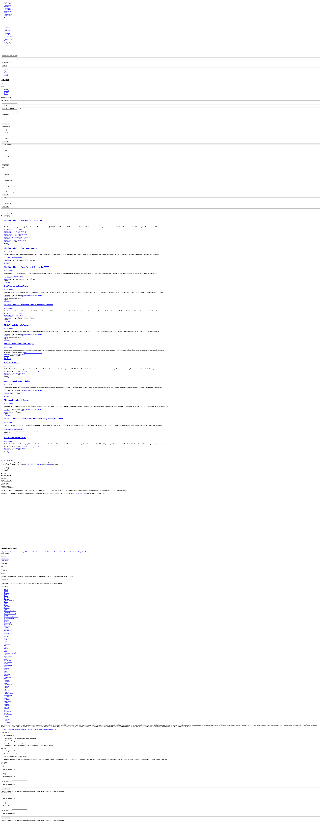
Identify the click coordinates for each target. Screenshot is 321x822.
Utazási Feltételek (8, 9)
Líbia (5, 659)
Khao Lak (12, 552)
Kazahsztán (7, 648)
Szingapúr (6, 704)
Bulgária (6, 603)
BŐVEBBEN (7, 244)
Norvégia (6, 680)
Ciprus (6, 605)
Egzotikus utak (8, 11)
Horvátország (7, 8)
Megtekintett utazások (10, 44)
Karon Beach (63, 552)
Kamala (77, 552)
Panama (6, 687)
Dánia (5, 609)
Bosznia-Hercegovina (9, 600)
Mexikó (6, 671)
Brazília (6, 602)
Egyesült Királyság (9, 618)
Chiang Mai (7, 469)
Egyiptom (6, 620)
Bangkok (6, 467)
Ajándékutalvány (8, 14)
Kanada (6, 645)
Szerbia (6, 702)
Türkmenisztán (8, 714)
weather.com (48, 464)
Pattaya (6, 470)
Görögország (7, 626)
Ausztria (6, 596)
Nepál (5, 678)
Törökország (7, 711)
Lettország (7, 657)
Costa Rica (7, 606)
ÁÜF (9, 729)
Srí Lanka (6, 696)
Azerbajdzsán (7, 597)
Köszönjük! (4, 791)
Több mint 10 (4, 580)
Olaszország (7, 681)
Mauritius (6, 669)
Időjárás (6, 92)
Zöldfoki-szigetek (8, 722)
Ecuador (6, 615)
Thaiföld (6, 72)
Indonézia (6, 633)
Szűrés (5, 124)
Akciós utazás (7, 5)
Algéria (6, 591)
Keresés (5, 65)
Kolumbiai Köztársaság (10, 653)
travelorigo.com (48, 729)
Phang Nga (57, 552)
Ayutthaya (82, 552)
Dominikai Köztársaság (10, 614)
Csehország (7, 608)
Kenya (6, 650)
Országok (6, 27)
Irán (5, 635)
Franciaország (7, 623)
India (5, 632)
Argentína (6, 593)
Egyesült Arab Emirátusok (11, 617)
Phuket (6, 74)
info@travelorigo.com (80, 493)
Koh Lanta (88, 552)
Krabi (34, 552)
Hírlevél (3, 573)
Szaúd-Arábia (7, 701)
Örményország (8, 684)
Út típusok (7, 28)
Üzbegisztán (7, 719)
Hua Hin (7, 552)
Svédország (7, 699)
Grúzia (6, 627)
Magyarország (8, 662)
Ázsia (5, 71)
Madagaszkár (7, 660)
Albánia (6, 590)
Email (3, 773)
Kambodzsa (7, 644)
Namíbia (6, 675)
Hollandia (6, 629)
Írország (6, 636)
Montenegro (7, 674)
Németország (7, 677)
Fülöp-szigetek (8, 624)
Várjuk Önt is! (4, 563)
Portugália (6, 690)
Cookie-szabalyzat (38, 729)
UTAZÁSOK (7, 3)
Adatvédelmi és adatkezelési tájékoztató (22, 729)
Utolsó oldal (10, 214)
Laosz (5, 654)
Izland (5, 638)
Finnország (7, 621)
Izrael (5, 639)
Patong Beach (44, 552)
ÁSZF (5, 729)
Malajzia (6, 663)
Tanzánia (6, 708)
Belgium (6, 599)
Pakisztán (6, 686)
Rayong (38, 552)
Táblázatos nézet (11, 217)
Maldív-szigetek (8, 665)
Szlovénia (6, 707)
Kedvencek (7, 42)
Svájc (5, 698)
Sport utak (6, 12)
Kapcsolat (6, 6)
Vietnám (6, 720)
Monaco (6, 672)
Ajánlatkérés (7, 15)
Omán (5, 683)
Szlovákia (6, 705)
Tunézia (6, 713)
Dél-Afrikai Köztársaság (10, 611)
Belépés (6, 45)
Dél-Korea (7, 612)
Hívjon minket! (5, 553)
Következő (3, 214)
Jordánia (6, 642)
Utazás (6, 69)
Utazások (6, 91)
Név (3, 766)
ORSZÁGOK (8, 2)
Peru (5, 689)
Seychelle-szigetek (9, 693)
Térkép (6, 94)
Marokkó (6, 668)
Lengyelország (8, 656)
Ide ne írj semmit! (6, 781)
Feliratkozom (4, 579)
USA (5, 717)
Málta (5, 666)
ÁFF (2, 729)
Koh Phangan (71, 552)
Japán (5, 641)
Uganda (6, 716)
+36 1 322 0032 (5, 559)
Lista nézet (3, 217)
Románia (6, 692)
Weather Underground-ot (34, 464)
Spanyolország (8, 695)
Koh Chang (29, 552)
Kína (5, 651)
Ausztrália (6, 594)
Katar (5, 647)
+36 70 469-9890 (5, 560)
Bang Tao (51, 552)
